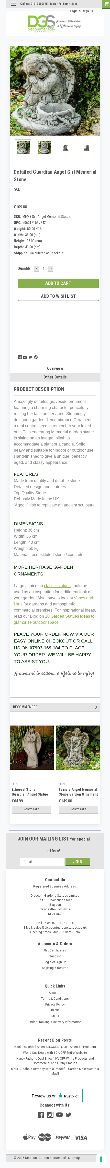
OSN (15, 784)
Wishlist (55, 956)
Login (73, 11)
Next (96, 91)
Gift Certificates (55, 950)
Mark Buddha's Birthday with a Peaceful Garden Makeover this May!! (55, 1071)
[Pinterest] (36, 357)
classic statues (57, 586)
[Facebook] (20, 357)
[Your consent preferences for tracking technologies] (101, 1159)
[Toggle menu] (13, 7)
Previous (14, 91)
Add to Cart (31, 809)
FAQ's (55, 1016)
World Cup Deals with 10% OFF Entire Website (55, 1053)
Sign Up (88, 11)
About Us (55, 993)
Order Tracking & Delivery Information (55, 1022)
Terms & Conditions (55, 998)
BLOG (55, 1010)
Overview (55, 368)
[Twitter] (30, 357)
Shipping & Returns (55, 968)
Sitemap (74, 1158)
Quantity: (24, 268)
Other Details (55, 377)
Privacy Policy (55, 1004)
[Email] (25, 357)
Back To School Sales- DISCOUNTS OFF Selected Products (55, 1047)
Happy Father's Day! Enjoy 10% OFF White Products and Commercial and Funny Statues (55, 1061)
